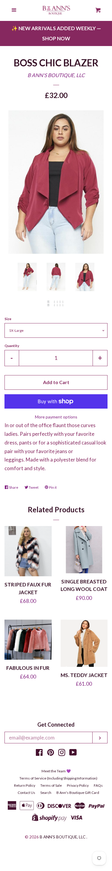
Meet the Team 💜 (56, 771)
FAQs (98, 785)
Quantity (11, 345)
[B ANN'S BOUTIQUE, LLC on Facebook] (39, 753)
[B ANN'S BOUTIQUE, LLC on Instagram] (61, 753)
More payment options (56, 416)
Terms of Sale (51, 785)
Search (45, 792)
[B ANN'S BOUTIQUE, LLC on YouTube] (73, 753)
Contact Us (26, 792)
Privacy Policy (78, 785)
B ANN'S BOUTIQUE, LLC (56, 75)
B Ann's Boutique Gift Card (77, 792)
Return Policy (24, 785)
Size (7, 319)
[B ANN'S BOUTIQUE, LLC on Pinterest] (50, 753)
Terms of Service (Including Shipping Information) (58, 778)
